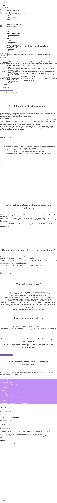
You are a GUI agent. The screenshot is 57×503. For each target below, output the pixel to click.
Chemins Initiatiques (11, 43)
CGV (4, 386)
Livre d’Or (5, 480)
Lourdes (10, 50)
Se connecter (15, 417)
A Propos (5, 3)
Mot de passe (4, 414)
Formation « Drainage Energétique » (17, 488)
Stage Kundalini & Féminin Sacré (16, 452)
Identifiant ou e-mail (6, 411)
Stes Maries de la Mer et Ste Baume (16, 475)
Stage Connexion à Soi (13, 453)
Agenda (4, 5)
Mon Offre (5, 449)
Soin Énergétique (12, 26)
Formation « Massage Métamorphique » (18, 487)
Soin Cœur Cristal (12, 29)
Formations (8, 9)
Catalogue (5, 481)
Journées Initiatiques (13, 474)
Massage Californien (13, 35)
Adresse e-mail (4, 428)
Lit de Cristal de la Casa (14, 28)
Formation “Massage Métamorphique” (17, 454)
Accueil (5, 393)
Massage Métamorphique (14, 33)
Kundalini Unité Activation (14, 24)
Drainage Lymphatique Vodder (15, 470)
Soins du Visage (12, 42)
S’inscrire (2, 440)
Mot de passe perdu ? (6, 420)
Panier (4, 498)
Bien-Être (8, 31)
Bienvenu (5, 2)
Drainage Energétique (13, 36)
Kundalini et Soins (10, 22)
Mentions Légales (8, 382)
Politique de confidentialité (10, 384)
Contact (5, 84)
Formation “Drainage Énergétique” (16, 456)
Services (8, 489)
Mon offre (5, 7)
